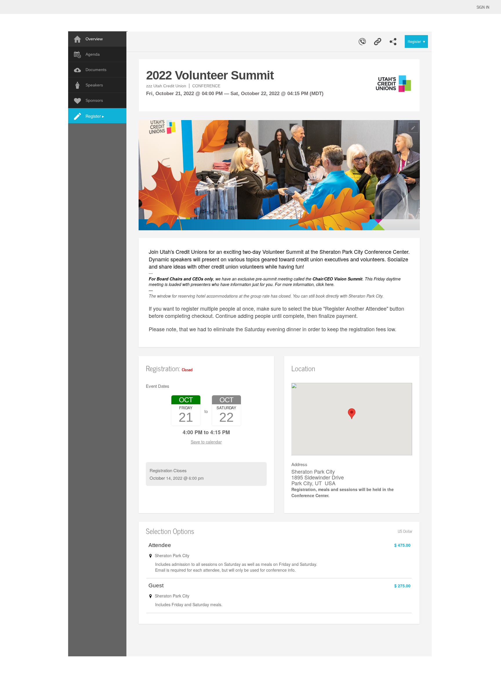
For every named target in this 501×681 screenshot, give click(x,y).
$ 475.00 (402, 545)
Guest (156, 585)
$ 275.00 (402, 585)
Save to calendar (206, 442)
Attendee (159, 545)
